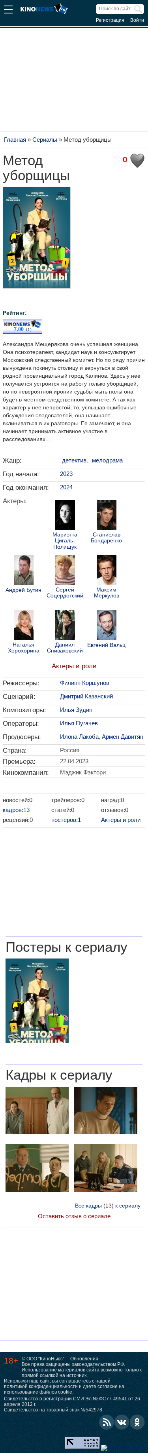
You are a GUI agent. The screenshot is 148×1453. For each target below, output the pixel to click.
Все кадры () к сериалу (108, 1205)
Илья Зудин (76, 709)
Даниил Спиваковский (65, 648)
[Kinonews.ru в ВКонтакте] (121, 1422)
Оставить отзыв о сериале (74, 1216)
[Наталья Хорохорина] (24, 626)
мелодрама (107, 460)
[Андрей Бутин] (24, 571)
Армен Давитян (122, 736)
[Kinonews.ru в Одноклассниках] (137, 1422)
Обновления (84, 1359)
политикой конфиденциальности (41, 1386)
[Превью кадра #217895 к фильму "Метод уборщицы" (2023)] (105, 1111)
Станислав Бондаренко (106, 538)
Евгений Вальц (106, 645)
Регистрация (110, 20)
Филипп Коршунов (84, 682)
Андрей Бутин (23, 590)
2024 (66, 487)
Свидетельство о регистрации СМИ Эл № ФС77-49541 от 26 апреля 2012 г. (72, 1401)
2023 (66, 473)
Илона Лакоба (79, 736)
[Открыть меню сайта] (8, 10)
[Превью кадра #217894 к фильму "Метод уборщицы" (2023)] (37, 1169)
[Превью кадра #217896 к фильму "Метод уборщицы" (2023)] (37, 1111)
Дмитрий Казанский (86, 696)
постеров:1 (66, 819)
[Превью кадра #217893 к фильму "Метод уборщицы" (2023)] (105, 1169)
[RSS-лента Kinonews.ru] (106, 1422)
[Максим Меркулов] (106, 571)
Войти (137, 20)
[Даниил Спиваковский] (65, 626)
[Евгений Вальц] (106, 626)
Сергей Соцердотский (65, 593)
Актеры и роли (74, 666)
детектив (74, 460)
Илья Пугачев (79, 723)
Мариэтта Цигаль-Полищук (64, 541)
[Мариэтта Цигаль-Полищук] (65, 516)
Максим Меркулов (106, 593)
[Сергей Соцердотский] (65, 571)
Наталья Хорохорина (23, 648)
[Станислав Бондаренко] (106, 516)
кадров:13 (16, 809)
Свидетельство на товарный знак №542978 (53, 1410)
